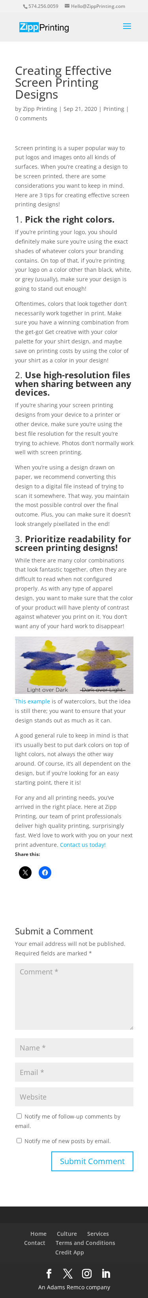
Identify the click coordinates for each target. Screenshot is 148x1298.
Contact (34, 1243)
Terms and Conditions (85, 1243)
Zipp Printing (40, 108)
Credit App (69, 1252)
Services (98, 1233)
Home (38, 1233)
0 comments (31, 118)
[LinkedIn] (106, 1274)
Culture (67, 1233)
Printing (113, 108)
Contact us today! (83, 844)
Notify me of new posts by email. (67, 1141)
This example (32, 701)
